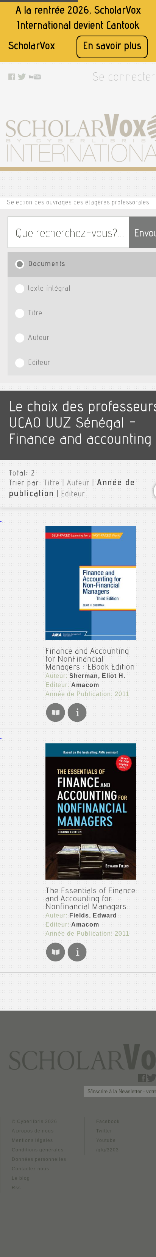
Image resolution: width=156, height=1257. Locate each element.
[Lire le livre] (55, 721)
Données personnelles (39, 1159)
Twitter (104, 1131)
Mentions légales (32, 1140)
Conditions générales (38, 1150)
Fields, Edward (93, 915)
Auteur (78, 483)
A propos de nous (33, 1131)
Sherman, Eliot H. (97, 676)
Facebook (108, 1121)
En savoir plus (112, 46)
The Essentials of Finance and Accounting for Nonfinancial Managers (90, 899)
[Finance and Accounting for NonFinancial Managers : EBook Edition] (90, 583)
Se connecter (123, 78)
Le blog (21, 1178)
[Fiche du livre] (77, 721)
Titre (52, 483)
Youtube (106, 1140)
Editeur (73, 494)
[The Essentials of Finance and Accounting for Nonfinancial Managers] (90, 811)
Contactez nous (30, 1168)
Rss (16, 1187)
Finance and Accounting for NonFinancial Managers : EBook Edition (90, 660)
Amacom (85, 685)
